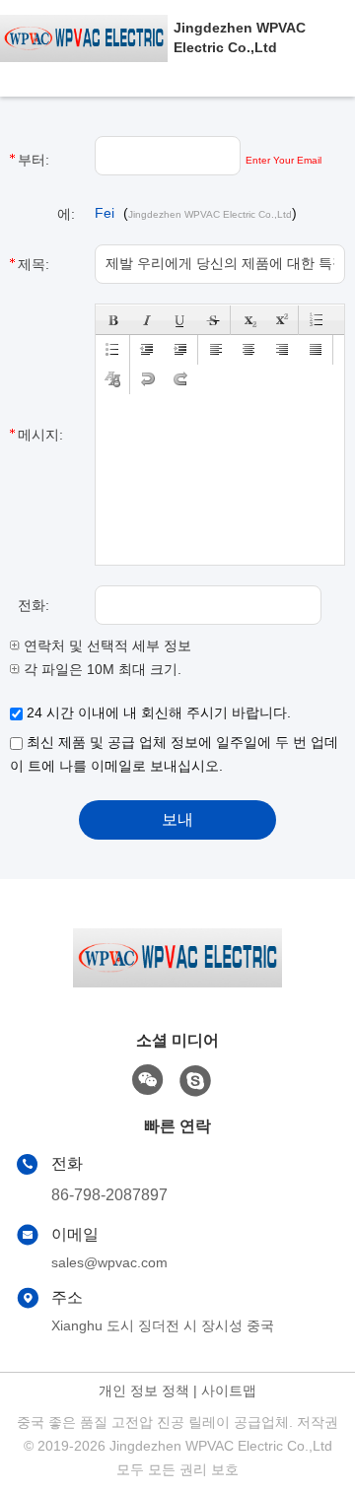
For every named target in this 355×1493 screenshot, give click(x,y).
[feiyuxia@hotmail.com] (195, 1081)
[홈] (177, 982)
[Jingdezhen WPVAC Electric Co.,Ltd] (87, 37)
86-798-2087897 (109, 1195)
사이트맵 (228, 1390)
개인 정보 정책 (144, 1390)
